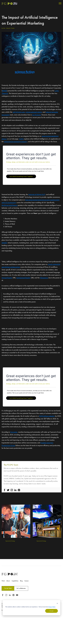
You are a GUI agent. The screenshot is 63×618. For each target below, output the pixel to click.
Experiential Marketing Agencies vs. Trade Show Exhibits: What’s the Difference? (47, 547)
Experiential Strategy (10, 541)
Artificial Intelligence (9, 205)
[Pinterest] (19, 490)
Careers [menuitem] (26, 581)
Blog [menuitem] (21, 581)
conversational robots (34, 112)
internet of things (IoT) (36, 194)
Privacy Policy (51, 606)
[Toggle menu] (60, 3)
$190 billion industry (47, 416)
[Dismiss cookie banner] (57, 604)
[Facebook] (4, 490)
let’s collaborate (21, 588)
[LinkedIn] (15, 490)
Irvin (4, 28)
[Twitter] (8, 490)
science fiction (25, 72)
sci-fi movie (36, 115)
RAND (4, 91)
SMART (4, 243)
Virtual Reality (7, 278)
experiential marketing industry (15, 141)
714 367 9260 (8, 588)
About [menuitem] (8, 581)
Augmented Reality (23, 278)
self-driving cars (19, 112)
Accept (51, 611)
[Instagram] (12, 490)
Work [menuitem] (3, 581)
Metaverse (44, 278)
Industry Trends (10, 28)
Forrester (13, 432)
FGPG (21, 139)
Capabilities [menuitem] (15, 581)
